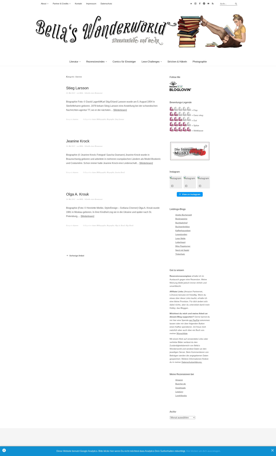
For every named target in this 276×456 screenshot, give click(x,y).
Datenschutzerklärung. (192, 362)
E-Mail (208, 3)
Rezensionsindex (95, 61)
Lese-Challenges (151, 61)
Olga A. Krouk (77, 194)
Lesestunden (181, 234)
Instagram (195, 3)
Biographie (110, 119)
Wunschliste (182, 333)
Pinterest (204, 3)
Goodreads (180, 388)
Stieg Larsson (77, 88)
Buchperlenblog (182, 226)
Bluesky (191, 3)
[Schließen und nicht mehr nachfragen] (272, 451)
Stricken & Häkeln (177, 61)
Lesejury (179, 392)
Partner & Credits (60, 3)
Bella (81, 93)
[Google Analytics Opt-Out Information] (4, 451)
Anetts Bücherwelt (183, 215)
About (43, 3)
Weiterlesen (120, 110)
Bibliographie (101, 119)
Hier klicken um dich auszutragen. (203, 451)
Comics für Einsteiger (124, 61)
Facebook (200, 3)
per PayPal (194, 320)
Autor (94, 119)
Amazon (179, 380)
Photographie (200, 61)
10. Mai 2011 (70, 93)
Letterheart (180, 242)
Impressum (91, 3)
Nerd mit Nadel (182, 250)
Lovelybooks (181, 395)
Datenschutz (106, 3)
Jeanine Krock (77, 141)
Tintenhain (180, 254)
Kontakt (78, 3)
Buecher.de (180, 384)
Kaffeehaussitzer (183, 230)
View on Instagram (191, 194)
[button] (176, 182)
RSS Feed (212, 3)
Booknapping (181, 219)
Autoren (75, 119)
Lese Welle (180, 238)
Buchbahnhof (181, 223)
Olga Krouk (129, 225)
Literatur (73, 61)
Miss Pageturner (182, 246)
